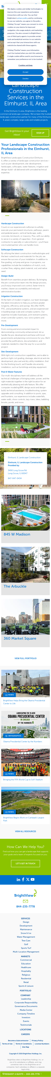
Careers (25, 1034)
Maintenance (26, 929)
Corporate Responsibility (26, 1002)
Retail (26, 982)
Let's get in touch (25, 863)
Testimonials (26, 1025)
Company (25, 995)
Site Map (25, 1047)
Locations (25, 1029)
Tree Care (26, 940)
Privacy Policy (37, 1041)
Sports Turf (26, 948)
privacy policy (22, 18)
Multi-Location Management (26, 952)
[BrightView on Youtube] (32, 880)
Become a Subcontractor (18, 1041)
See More (25, 512)
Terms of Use (7, 1044)
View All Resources (25, 831)
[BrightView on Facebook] (23, 880)
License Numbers (42, 1044)
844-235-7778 (25, 906)
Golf (26, 944)
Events (26, 1021)
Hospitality (26, 971)
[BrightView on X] (28, 880)
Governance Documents (26, 1006)
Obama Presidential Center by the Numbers (22, 741)
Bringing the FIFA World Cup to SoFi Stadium (23, 779)
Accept (25, 72)
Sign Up (40, 133)
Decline (25, 78)
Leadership (26, 999)
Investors (26, 1017)
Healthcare (26, 967)
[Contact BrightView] (25, 901)
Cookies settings (25, 65)
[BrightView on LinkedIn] (19, 880)
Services (25, 918)
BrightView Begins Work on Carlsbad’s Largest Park (23, 819)
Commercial (26, 960)
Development (26, 926)
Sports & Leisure (26, 986)
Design (26, 922)
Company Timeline (26, 1014)
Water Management (26, 937)
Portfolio (25, 991)
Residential (26, 978)
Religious (26, 975)
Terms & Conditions (24, 1044)
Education (26, 963)
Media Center (26, 1010)
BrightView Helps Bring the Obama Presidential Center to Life (24, 702)
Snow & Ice (26, 933)
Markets (25, 956)
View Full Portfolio (26, 658)
